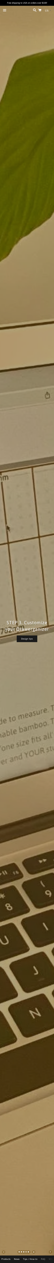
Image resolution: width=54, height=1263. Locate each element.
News (17, 1259)
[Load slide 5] (28, 1252)
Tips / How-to (30, 1259)
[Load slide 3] (24, 1252)
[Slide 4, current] (26, 1252)
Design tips (27, 638)
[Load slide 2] (21, 1252)
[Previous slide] (3, 1252)
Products (6, 1259)
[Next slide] (50, 1252)
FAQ (43, 1259)
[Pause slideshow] (34, 1252)
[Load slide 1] (19, 1252)
